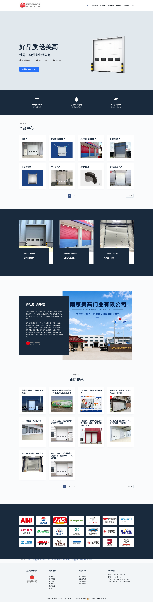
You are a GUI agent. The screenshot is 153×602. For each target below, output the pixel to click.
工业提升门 (55, 167)
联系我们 (126, 5)
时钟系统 (50, 560)
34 (88, 486)
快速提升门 (26, 167)
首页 (88, 5)
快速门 (29, 560)
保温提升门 (82, 577)
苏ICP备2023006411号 (79, 599)
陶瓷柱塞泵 (43, 560)
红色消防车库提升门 (88, 139)
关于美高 (95, 5)
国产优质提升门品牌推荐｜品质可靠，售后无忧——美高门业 (62, 455)
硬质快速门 (90, 560)
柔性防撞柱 (83, 560)
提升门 (24, 139)
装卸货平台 (36, 560)
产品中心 (103, 5)
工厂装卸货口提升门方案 (32, 421)
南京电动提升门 (116, 167)
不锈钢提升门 (115, 139)
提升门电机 (84, 167)
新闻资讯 (119, 5)
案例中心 (111, 5)
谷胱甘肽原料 (65, 560)
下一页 (128, 195)
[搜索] (133, 5)
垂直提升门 (82, 579)
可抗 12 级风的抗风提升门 (32, 453)
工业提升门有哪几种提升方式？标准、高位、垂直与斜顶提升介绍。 (91, 423)
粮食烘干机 (57, 560)
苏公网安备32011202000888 (98, 599)
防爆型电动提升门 (58, 139)
